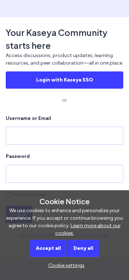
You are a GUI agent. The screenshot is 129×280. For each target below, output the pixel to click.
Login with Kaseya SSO (64, 80)
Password (18, 156)
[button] (65, 265)
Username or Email (28, 118)
